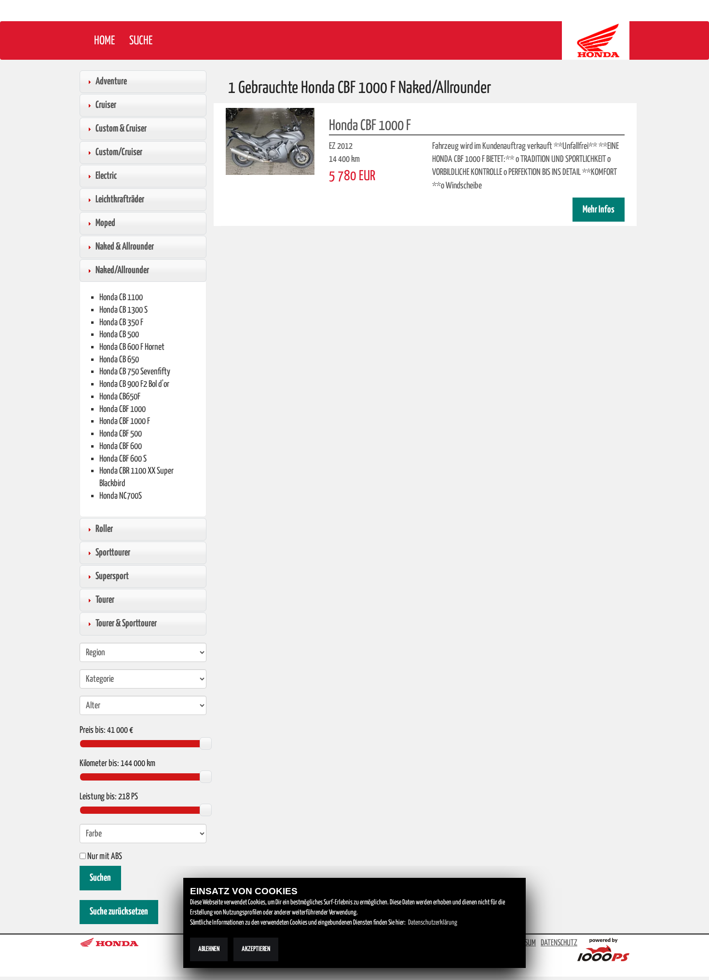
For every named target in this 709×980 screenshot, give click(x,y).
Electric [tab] (106, 176)
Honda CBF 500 (120, 433)
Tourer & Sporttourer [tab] (126, 623)
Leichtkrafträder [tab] (119, 199)
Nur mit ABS (104, 856)
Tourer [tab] (104, 600)
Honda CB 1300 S (123, 310)
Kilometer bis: (99, 763)
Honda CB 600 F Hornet (131, 347)
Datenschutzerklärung (432, 922)
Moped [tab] (105, 223)
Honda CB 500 (119, 334)
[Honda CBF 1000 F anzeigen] (270, 141)
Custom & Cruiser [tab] (121, 128)
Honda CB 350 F (121, 322)
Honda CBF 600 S (123, 459)
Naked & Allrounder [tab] (124, 247)
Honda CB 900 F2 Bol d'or (134, 384)
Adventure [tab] (111, 81)
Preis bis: (93, 730)
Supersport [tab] (112, 576)
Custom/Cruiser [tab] (118, 152)
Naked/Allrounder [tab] (122, 270)
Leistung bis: (98, 797)
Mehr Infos (598, 209)
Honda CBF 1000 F (124, 421)
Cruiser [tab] (105, 105)
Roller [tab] (104, 529)
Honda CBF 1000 (122, 409)
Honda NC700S (120, 496)
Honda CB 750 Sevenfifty (134, 371)
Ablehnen (208, 949)
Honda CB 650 (119, 359)
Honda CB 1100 (121, 297)
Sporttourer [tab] (112, 552)
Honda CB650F (119, 396)
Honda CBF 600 (120, 446)
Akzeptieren (256, 949)
